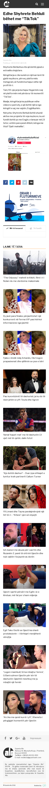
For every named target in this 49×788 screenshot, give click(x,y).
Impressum (35, 738)
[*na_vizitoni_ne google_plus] (17, 738)
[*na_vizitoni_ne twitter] (11, 738)
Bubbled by (37, 785)
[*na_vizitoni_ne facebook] (5, 738)
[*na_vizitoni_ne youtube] (24, 738)
